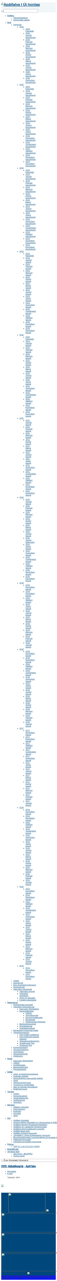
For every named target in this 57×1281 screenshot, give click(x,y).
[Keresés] (2, 11)
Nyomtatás (11, 1171)
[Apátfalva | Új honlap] (20, 4)
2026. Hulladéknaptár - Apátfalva (18, 1166)
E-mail (10, 1174)
